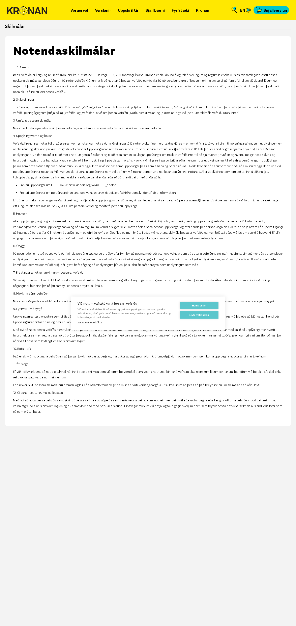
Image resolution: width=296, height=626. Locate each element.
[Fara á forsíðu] (27, 10)
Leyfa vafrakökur (199, 315)
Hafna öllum (199, 305)
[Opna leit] (234, 10)
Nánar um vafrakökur (90, 322)
